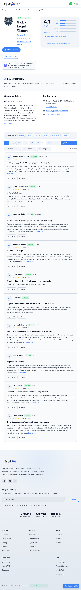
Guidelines (32, 547)
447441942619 (51, 107)
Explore (4, 547)
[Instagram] (15, 481)
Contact (58, 543)
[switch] (72, 3)
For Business (6, 539)
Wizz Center (6, 562)
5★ (13, 143)
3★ (25, 143)
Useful (13, 178)
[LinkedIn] (10, 481)
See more (10, 174)
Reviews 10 (21, 35)
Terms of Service (62, 566)
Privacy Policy (60, 562)
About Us (59, 535)
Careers (58, 539)
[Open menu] (77, 3)
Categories (5, 10)
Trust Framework (35, 550)
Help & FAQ (6, 566)
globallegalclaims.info (53, 114)
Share (23, 178)
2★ (32, 143)
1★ (38, 143)
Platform (5, 535)
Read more (8, 123)
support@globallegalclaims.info (57, 111)
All (7, 143)
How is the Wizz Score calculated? (55, 36)
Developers (6, 570)
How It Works (6, 550)
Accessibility (60, 574)
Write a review (12, 50)
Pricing (4, 543)
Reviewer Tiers (34, 539)
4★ (19, 143)
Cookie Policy (60, 570)
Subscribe (72, 499)
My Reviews (33, 543)
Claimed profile (25, 18)
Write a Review (34, 535)
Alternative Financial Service (21, 10)
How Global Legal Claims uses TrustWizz (57, 43)
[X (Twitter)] (4, 481)
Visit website (9, 56)
